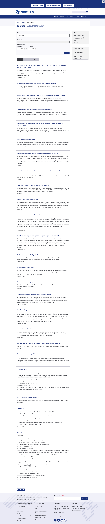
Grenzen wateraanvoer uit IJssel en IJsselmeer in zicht (32, 215)
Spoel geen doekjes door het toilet (26, 139)
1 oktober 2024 (21, 408)
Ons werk (62, 16)
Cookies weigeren (68, 5)
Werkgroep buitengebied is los (25, 267)
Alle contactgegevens (77, 510)
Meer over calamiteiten (59, 512)
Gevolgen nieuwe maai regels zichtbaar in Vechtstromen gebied (34, 109)
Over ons (80, 8)
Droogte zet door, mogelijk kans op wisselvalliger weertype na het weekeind (38, 235)
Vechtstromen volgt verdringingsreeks (27, 199)
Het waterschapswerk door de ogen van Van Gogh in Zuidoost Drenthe (36, 83)
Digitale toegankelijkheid (40, 515)
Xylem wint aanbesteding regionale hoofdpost (29, 282)
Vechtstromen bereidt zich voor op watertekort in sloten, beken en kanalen (37, 153)
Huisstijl (18, 513)
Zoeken (66, 53)
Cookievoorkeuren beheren (53, 5)
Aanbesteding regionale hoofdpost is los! (28, 255)
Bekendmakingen (27, 59)
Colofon (37, 508)
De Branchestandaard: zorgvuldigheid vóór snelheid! (31, 354)
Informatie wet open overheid (24, 516)
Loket (56, 16)
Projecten (70, 16)
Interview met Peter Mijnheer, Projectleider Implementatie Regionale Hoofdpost (38, 343)
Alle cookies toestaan (38, 5)
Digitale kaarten (20, 511)
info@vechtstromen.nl (80, 508)
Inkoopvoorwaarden (21, 518)
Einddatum (30, 46)
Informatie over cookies (52, 2)
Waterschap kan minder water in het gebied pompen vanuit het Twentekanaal (38, 171)
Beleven (77, 16)
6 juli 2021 (20, 432)
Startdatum (19, 46)
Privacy (37, 519)
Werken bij (69, 8)
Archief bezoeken (21, 506)
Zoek (18, 32)
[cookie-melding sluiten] (103, 1)
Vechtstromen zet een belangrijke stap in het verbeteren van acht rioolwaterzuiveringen (41, 95)
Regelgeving (36, 59)
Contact (86, 8)
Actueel (83, 16)
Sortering (19, 39)
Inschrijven (84, 498)
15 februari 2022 (22, 369)
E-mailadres (59, 495)
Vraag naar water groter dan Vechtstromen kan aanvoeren (33, 185)
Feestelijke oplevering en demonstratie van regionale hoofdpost (34, 294)
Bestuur (75, 8)
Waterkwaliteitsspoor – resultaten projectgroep (30, 310)
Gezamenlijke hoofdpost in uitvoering (27, 329)
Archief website (38, 506)
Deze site (20, 59)
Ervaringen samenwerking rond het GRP (28, 397)
